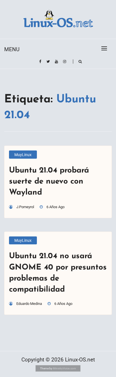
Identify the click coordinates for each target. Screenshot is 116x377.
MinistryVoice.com (64, 368)
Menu (11, 49)
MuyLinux (23, 154)
